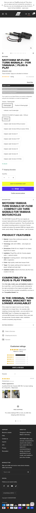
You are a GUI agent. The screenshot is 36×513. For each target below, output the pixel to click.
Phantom (16, 313)
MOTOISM (5, 56)
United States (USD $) (8, 493)
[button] (10, 355)
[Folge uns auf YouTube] (12, 486)
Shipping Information (10, 169)
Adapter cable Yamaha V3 (11, 154)
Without (6, 119)
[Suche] (6, 14)
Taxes (12, 73)
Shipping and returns (11, 335)
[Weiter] (33, 53)
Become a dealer (7, 432)
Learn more (25, 8)
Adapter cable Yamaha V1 (11, 134)
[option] (26, 14)
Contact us (5, 438)
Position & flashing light (21, 105)
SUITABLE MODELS (7, 325)
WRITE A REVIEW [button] (18, 367)
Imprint (4, 441)
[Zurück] (3, 53)
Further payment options (18, 193)
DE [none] (26, 14)
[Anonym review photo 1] (6, 394)
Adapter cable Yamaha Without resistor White (16, 129)
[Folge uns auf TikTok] (16, 486)
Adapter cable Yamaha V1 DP (12, 139)
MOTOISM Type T (7, 313)
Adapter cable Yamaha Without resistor (14, 124)
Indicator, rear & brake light (11, 110)
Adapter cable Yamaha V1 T (11, 144)
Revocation (5, 451)
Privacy (4, 448)
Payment (7, 339)
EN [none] (29, 14)
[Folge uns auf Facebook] (4, 486)
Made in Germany (10, 331)
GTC (3, 445)
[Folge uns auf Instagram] (8, 486)
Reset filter (30, 82)
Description (6, 199)
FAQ (3, 435)
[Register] (28, 472)
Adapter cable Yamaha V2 (11, 149)
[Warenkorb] (33, 14)
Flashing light (7, 105)
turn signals (22, 313)
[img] (6, 378)
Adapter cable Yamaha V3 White (12, 159)
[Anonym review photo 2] (15, 394)
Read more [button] (15, 387)
